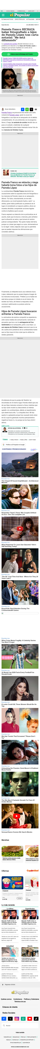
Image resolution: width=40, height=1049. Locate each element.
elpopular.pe (16, 1037)
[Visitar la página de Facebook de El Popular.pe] (4, 1019)
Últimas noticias (7, 19)
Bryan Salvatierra (10, 109)
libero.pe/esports (31, 1037)
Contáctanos (17, 999)
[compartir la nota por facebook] (22, 109)
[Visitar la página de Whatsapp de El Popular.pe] (23, 1019)
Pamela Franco (7, 112)
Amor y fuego (32, 439)
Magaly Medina (10, 11)
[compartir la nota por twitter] (31, 109)
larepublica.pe (7, 1037)
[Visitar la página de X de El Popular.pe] (10, 1019)
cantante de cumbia (10, 44)
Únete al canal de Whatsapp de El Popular (21, 54)
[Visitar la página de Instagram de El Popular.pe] (16, 1019)
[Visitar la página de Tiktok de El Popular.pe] (36, 1019)
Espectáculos (20, 19)
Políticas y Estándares (31, 999)
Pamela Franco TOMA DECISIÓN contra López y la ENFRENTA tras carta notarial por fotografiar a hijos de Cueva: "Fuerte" (19, 59)
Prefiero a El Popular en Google (15, 444)
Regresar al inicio (10, 984)
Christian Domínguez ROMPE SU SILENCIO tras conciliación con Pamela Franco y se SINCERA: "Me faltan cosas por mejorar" (23, 175)
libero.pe (23, 1037)
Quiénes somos (6, 999)
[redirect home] (20, 992)
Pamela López (14, 115)
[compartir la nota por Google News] (36, 109)
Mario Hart (31, 11)
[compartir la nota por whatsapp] (27, 109)
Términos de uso (20, 1002)
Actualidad (30, 19)
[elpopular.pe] (20, 17)
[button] (3, 15)
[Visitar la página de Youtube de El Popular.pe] (29, 1019)
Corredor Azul (21, 11)
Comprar (19, 898)
